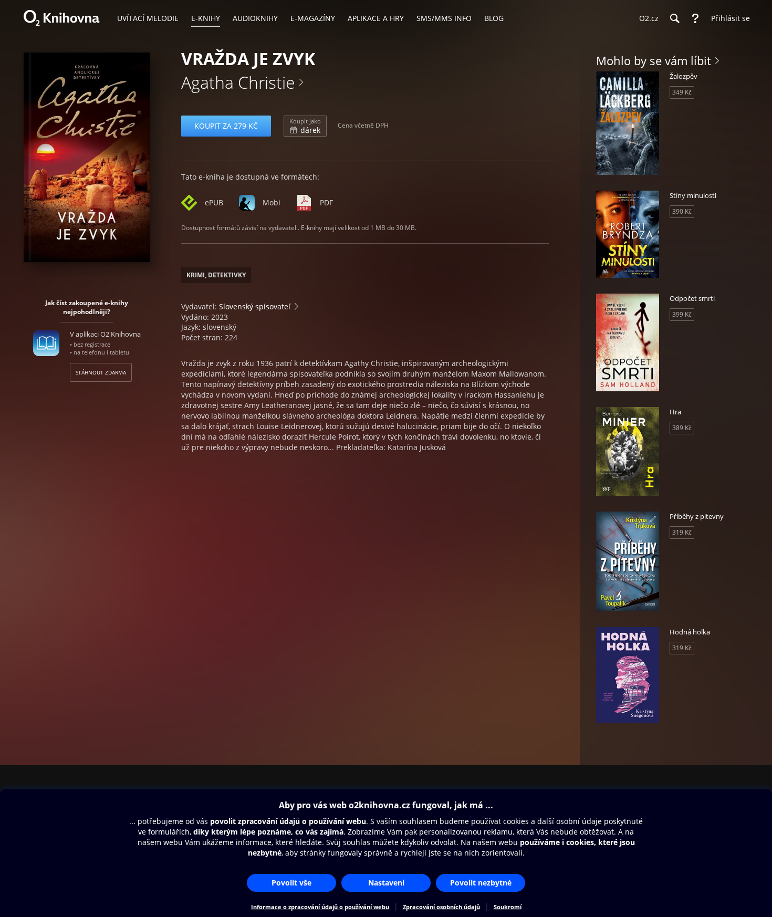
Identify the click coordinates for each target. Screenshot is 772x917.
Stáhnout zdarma (101, 372)
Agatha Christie (238, 82)
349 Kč (682, 92)
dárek (305, 126)
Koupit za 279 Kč (226, 126)
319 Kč (682, 532)
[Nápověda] (695, 18)
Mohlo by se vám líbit (653, 60)
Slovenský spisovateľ (254, 306)
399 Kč (682, 314)
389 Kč (682, 427)
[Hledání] (674, 18)
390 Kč (682, 211)
